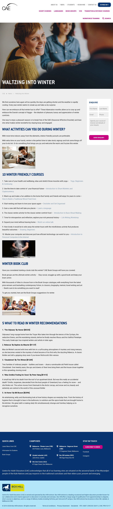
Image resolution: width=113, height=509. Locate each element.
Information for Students (10, 450)
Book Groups (71, 11)
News (62, 5)
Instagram (86, 456)
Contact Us (92, 5)
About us (54, 5)
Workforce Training (91, 18)
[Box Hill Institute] (13, 490)
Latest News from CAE (9, 446)
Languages (58, 11)
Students (71, 5)
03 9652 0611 (104, 5)
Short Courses (45, 11)
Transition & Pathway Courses (97, 11)
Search (108, 18)
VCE (80, 11)
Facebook (86, 452)
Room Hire (81, 5)
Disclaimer (74, 506)
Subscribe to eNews (92, 447)
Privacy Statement (63, 506)
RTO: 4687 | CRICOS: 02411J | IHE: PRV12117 (95, 506)
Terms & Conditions (49, 506)
